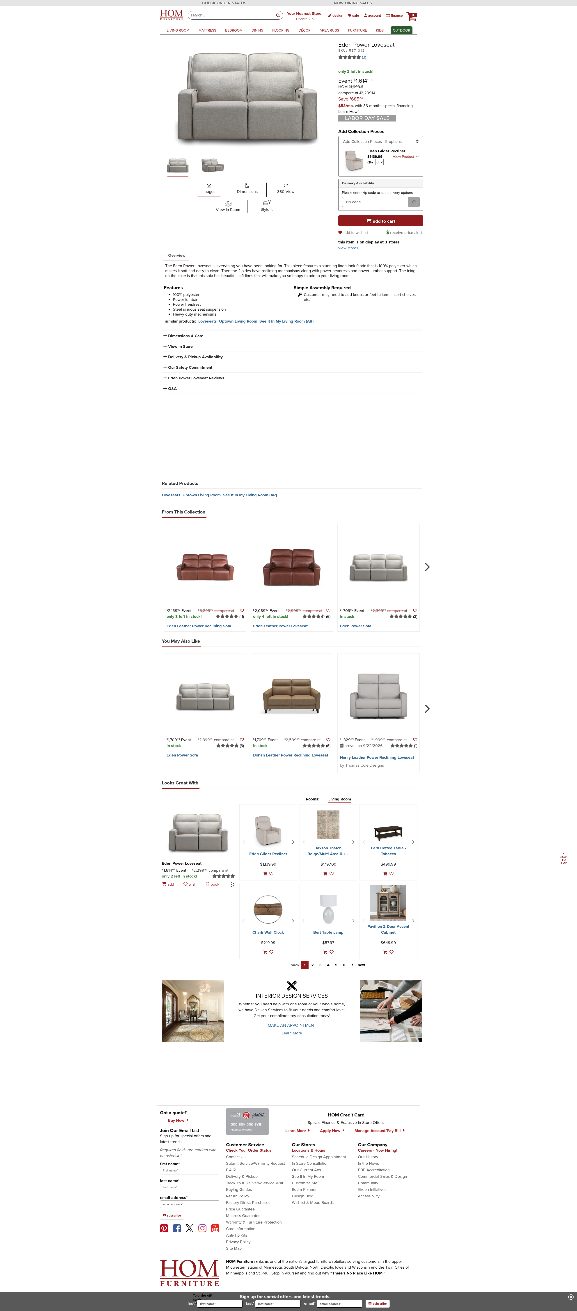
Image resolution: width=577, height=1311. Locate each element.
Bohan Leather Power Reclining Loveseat (290, 755)
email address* (174, 1198)
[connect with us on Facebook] (177, 1228)
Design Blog (302, 1196)
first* (192, 1303)
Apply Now (330, 1131)
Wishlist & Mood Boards (313, 1203)
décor (305, 30)
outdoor (401, 30)
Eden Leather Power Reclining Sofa (199, 626)
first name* (170, 1164)
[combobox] (231, 15)
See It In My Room (308, 1176)
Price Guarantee (240, 1209)
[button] (304, 16)
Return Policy (237, 1196)
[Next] (426, 565)
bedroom (234, 30)
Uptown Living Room (238, 321)
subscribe (173, 1215)
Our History (368, 1157)
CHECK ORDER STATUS (224, 3)
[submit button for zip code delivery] (414, 202)
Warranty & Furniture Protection (254, 1222)
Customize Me (304, 1183)
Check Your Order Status (248, 1150)
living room (178, 30)
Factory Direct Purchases (248, 1203)
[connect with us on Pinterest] (164, 1228)
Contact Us (235, 1157)
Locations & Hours (308, 1150)
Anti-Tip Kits (236, 1235)
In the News (368, 1163)
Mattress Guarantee (243, 1216)
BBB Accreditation (374, 1170)
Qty (370, 162)
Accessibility (369, 1196)
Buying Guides (239, 1189)
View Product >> (406, 156)
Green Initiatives (372, 1189)
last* (250, 1303)
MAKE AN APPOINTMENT (292, 1025)
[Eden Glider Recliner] (268, 831)
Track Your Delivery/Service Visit (254, 1183)
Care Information (240, 1229)
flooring (280, 30)
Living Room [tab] (339, 799)
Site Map (234, 1248)
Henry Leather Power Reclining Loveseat (377, 757)
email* (310, 1303)
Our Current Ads (306, 1170)
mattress (207, 30)
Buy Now (176, 1120)
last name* (169, 1181)
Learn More (292, 1033)
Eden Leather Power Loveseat (280, 626)
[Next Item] (293, 842)
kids (380, 30)
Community (368, 1183)
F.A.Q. (231, 1170)
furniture (357, 30)
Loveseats (207, 321)
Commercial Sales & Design (382, 1176)
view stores (348, 248)
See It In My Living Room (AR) (286, 321)
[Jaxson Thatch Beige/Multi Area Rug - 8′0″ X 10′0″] (328, 825)
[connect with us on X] (189, 1228)
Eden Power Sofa (355, 626)
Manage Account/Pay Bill (378, 1131)
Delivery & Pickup (242, 1176)
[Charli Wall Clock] (268, 909)
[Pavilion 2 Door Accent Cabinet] (388, 903)
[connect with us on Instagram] (202, 1228)
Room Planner (304, 1189)
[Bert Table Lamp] (328, 909)
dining (257, 30)
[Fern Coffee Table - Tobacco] (388, 833)
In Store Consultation (310, 1163)
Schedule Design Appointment (319, 1157)
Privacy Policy (238, 1242)
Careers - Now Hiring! (377, 1150)
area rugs (329, 30)
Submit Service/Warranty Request (255, 1163)
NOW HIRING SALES (353, 3)
